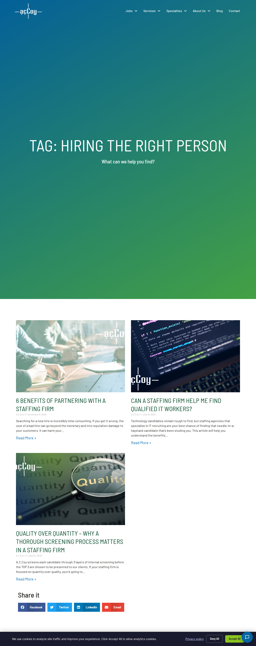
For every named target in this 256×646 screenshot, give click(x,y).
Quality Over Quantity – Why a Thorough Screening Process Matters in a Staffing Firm (69, 541)
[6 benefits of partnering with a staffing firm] (70, 356)
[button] (31, 607)
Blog (219, 11)
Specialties (174, 11)
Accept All (234, 638)
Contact (234, 11)
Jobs (129, 11)
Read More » (26, 438)
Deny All (214, 638)
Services (149, 11)
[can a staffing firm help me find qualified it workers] (185, 356)
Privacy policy (194, 639)
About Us (199, 11)
